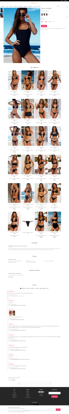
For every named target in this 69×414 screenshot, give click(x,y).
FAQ (14, 391)
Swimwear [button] (3, 6)
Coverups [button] (25, 6)
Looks (40, 6)
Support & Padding (42, 288)
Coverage (27, 288)
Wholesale (27, 394)
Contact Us (14, 397)
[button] (6, 35)
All (20, 288)
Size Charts (14, 392)
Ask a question (10, 277)
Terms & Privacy (25, 410)
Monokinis (21, 6)
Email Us (14, 380)
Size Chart (66, 17)
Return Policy (14, 394)
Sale (37, 6)
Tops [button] (7, 6)
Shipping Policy (14, 395)
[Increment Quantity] (46, 22)
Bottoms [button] (11, 6)
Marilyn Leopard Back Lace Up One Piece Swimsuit (18, 305)
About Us (28, 392)
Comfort (47, 288)
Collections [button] (16, 6)
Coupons (28, 395)
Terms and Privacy (27, 397)
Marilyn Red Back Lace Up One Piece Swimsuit (17, 319)
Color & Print (37, 288)
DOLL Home (27, 391)
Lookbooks (41, 395)
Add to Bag (44, 26)
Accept (58, 409)
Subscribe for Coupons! (54, 391)
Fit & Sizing (23, 288)
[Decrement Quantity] (42, 22)
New (34, 6)
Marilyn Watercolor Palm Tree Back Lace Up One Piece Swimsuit (20, 359)
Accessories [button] (30, 6)
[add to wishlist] (67, 8)
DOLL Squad (41, 394)
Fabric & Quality (32, 288)
